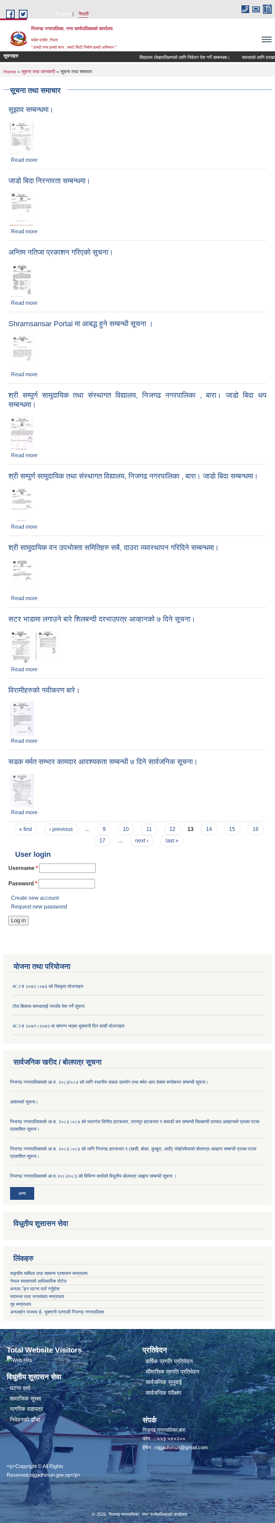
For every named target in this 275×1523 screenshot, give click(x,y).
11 (149, 829)
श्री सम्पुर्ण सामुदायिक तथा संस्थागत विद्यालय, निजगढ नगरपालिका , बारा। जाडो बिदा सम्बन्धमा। (133, 476)
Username (23, 868)
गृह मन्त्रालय (20, 1304)
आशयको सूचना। (24, 1101)
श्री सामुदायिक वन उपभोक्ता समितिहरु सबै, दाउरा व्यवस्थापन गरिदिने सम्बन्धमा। (113, 547)
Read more (24, 160)
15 (232, 829)
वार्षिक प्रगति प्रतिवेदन (169, 1361)
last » (172, 840)
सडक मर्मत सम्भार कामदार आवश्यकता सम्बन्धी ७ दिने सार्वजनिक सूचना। (103, 761)
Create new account (35, 898)
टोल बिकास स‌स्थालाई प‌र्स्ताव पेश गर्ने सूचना (48, 1006)
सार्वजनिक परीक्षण (163, 1393)
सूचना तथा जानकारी (38, 71)
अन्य (22, 1193)
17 (102, 840)
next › (141, 840)
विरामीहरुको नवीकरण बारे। (44, 690)
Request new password (39, 907)
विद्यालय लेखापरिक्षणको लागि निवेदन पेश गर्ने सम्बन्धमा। (172, 57)
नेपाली (83, 13)
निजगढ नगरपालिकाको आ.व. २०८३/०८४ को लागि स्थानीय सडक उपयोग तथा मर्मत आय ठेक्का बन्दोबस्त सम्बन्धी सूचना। (109, 1082)
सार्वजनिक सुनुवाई (164, 1382)
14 (209, 829)
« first (25, 829)
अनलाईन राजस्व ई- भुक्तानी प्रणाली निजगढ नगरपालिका (57, 1312)
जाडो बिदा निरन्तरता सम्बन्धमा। (49, 181)
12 (172, 829)
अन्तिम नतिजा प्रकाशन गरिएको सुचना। (60, 252)
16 (256, 829)
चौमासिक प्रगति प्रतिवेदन (172, 1372)
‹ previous (61, 829)
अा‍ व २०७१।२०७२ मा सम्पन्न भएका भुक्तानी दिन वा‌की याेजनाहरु (68, 1026)
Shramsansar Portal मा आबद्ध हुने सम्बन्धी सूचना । (80, 324)
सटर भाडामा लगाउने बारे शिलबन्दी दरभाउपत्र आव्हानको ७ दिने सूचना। (102, 619)
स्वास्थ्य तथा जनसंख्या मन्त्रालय (37, 1296)
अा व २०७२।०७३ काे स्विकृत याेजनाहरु (48, 986)
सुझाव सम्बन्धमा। (31, 109)
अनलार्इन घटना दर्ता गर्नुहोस (34, 1288)
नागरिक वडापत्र (26, 1409)
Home (9, 71)
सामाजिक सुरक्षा (25, 1398)
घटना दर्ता (20, 1388)
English (63, 13)
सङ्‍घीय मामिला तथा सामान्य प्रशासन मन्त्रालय (49, 1273)
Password (22, 883)
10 (126, 829)
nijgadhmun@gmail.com (181, 1447)
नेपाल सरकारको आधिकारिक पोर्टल (38, 1281)
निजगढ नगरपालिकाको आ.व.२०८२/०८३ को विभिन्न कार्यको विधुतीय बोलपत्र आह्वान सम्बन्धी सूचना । (93, 1176)
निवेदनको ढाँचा (25, 1420)
